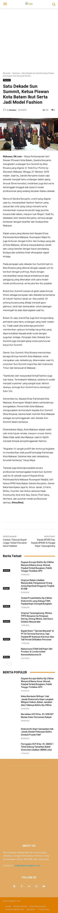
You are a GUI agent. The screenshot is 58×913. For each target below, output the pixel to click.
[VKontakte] (44, 886)
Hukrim (6, 570)
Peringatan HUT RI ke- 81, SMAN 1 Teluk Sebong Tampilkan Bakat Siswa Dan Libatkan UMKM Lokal (37, 747)
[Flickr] (29, 886)
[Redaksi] (5, 110)
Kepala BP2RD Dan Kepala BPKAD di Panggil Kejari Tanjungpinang (43, 542)
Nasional (16, 73)
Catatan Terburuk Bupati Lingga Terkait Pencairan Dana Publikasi (15, 542)
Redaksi (12, 110)
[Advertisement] (29, 38)
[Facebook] (22, 886)
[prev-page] (5, 664)
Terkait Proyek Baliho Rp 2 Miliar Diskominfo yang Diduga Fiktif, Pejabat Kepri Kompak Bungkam (36, 601)
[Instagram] (36, 886)
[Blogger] (14, 886)
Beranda (6, 73)
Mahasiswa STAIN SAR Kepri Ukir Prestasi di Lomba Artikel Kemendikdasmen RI (37, 652)
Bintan (6, 657)
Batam (6, 588)
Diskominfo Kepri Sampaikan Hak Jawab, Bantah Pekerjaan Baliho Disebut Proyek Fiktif (37, 732)
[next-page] (9, 664)
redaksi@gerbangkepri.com (27, 865)
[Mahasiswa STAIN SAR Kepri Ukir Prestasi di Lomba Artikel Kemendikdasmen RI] (11, 653)
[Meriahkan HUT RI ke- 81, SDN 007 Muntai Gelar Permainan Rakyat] (11, 718)
